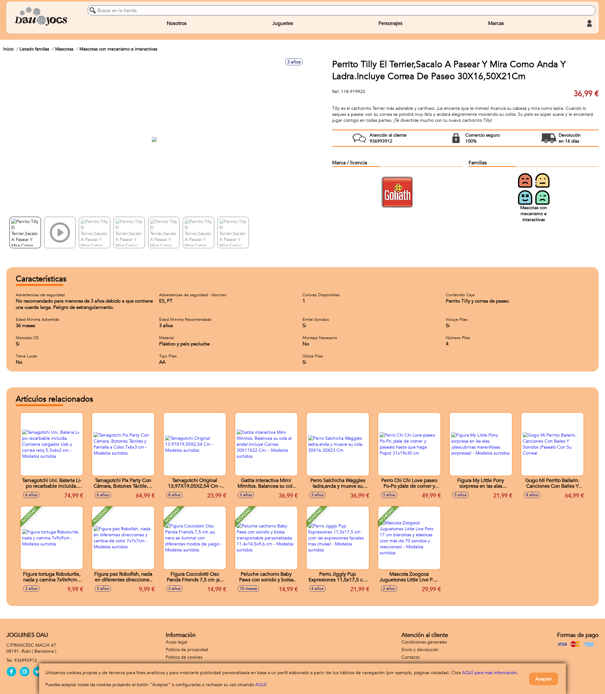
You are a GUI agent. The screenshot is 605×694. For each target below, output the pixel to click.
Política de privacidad (187, 650)
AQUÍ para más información (489, 673)
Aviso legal (176, 642)
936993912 (25, 660)
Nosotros (177, 23)
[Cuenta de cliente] (589, 23)
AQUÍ (261, 685)
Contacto (410, 657)
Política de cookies (184, 657)
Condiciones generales (424, 642)
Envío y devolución (420, 650)
